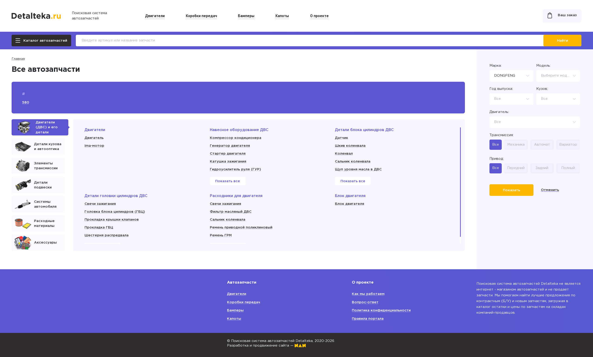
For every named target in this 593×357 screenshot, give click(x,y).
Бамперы (246, 15)
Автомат (542, 144)
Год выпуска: (501, 88)
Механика (516, 144)
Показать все (227, 181)
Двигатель (94, 137)
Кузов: (542, 88)
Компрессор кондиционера (235, 137)
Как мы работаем (368, 293)
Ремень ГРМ (221, 235)
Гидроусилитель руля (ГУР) (235, 169)
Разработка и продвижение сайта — (261, 345)
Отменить (550, 189)
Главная (18, 59)
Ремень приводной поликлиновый (241, 227)
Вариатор (568, 144)
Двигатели (155, 15)
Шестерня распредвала (107, 235)
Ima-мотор (94, 145)
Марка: (495, 65)
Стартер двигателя (228, 153)
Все (495, 144)
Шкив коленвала (350, 145)
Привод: (496, 158)
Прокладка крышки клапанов (112, 219)
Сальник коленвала (352, 161)
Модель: (543, 65)
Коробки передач (201, 15)
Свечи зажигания (100, 203)
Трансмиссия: (501, 135)
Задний (542, 167)
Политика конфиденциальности (381, 310)
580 (25, 102)
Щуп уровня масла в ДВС (358, 169)
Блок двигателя (349, 203)
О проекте (319, 15)
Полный (568, 167)
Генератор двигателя (230, 145)
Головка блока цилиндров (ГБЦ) (115, 211)
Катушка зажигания (228, 161)
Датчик (341, 137)
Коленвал (344, 153)
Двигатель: (499, 111)
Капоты (282, 15)
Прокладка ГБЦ (99, 227)
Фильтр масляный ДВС (231, 211)
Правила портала (368, 318)
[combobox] (511, 76)
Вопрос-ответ (365, 302)
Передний (516, 167)
